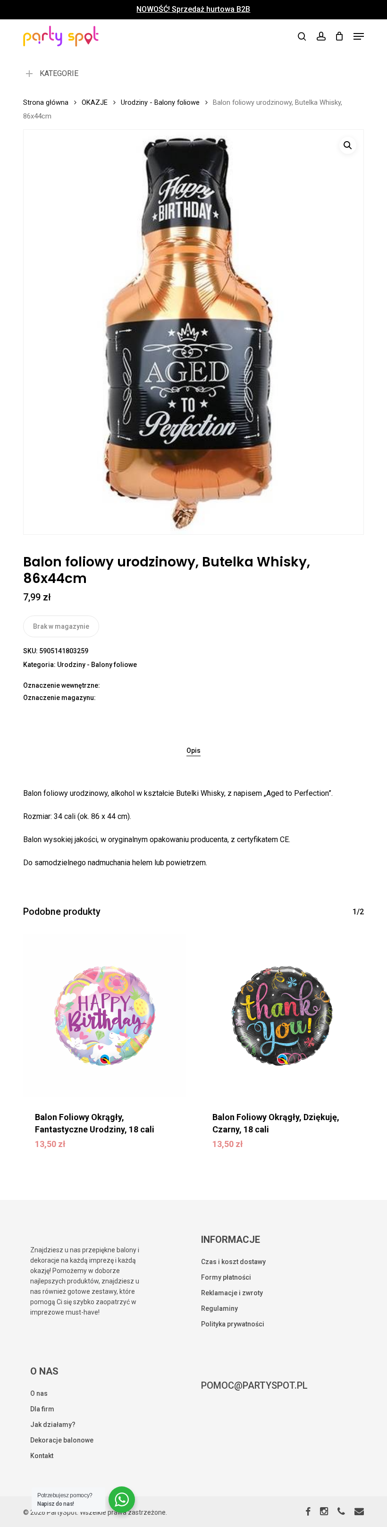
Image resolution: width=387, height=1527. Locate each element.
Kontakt (41, 1456)
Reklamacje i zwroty (232, 1293)
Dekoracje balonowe (61, 1440)
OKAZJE (95, 102)
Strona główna (45, 102)
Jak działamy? (53, 1424)
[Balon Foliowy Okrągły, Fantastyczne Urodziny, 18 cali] (104, 1015)
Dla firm (42, 1409)
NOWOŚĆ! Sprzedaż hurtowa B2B (193, 9)
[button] (358, 36)
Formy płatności (226, 1277)
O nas (39, 1393)
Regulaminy (219, 1308)
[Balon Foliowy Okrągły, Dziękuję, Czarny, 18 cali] (282, 1015)
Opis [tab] (193, 750)
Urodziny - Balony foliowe (160, 102)
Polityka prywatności (232, 1324)
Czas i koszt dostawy (233, 1261)
